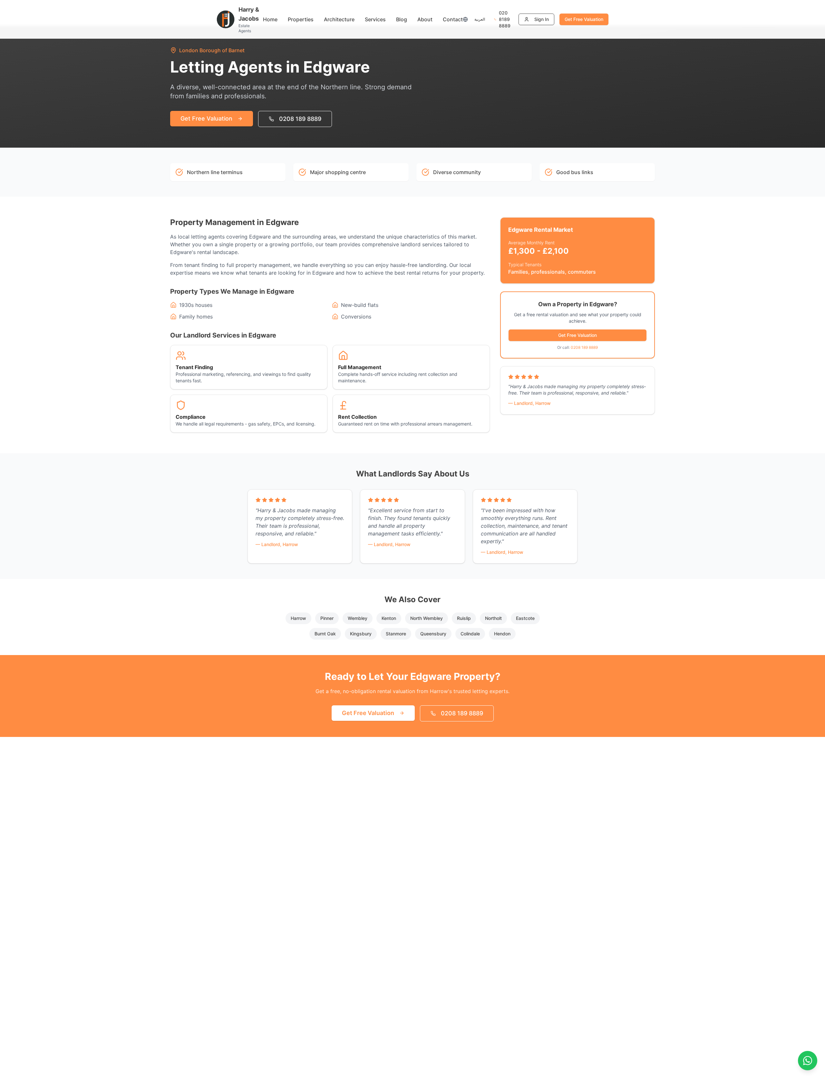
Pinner (327, 618)
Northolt (493, 618)
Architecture (339, 19)
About (424, 19)
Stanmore (396, 633)
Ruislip (464, 618)
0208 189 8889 (300, 118)
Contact (453, 19)
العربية (479, 19)
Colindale (470, 633)
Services (375, 19)
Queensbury (433, 633)
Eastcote (525, 618)
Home (270, 19)
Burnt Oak (325, 633)
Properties (301, 19)
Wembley (357, 618)
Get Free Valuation (584, 19)
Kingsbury (361, 633)
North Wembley (426, 618)
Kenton (389, 618)
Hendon (502, 633)
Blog (401, 19)
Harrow (298, 618)
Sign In (541, 19)
